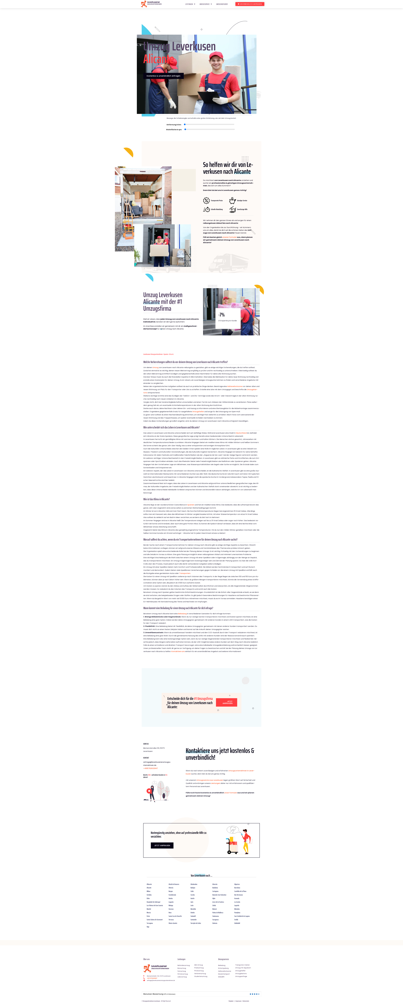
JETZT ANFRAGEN (162, 845)
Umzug (155, 367)
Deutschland (241, 433)
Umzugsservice (205, 4)
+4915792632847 (150, 768)
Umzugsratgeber (222, 4)
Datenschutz (246, 1001)
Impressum (238, 1001)
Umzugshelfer (198, 411)
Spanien (166, 354)
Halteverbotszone (234, 386)
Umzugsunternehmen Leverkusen (151, 1001)
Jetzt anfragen (227, 702)
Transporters (184, 573)
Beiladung (182, 613)
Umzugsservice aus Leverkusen (210, 780)
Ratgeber (231, 1001)
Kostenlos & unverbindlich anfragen (163, 76)
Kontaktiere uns (178, 651)
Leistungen (189, 4)
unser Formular (230, 793)
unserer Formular (229, 237)
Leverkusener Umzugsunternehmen (153, 354)
